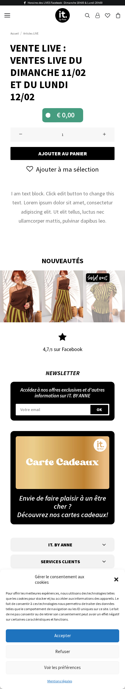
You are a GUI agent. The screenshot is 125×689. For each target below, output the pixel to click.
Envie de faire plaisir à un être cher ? (62, 502)
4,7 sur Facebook (63, 349)
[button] (116, 579)
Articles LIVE (30, 33)
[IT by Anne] (62, 15)
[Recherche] (85, 15)
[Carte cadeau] (62, 462)
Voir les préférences (62, 667)
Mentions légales (59, 681)
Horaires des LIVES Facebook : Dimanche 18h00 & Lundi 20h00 (65, 3)
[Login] (95, 15)
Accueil (14, 33)
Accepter (62, 635)
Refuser (62, 651)
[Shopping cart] (115, 15)
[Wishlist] (105, 15)
